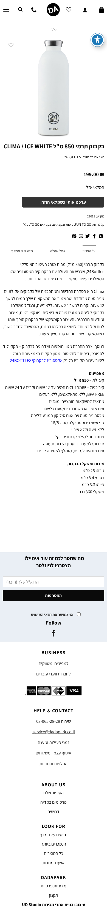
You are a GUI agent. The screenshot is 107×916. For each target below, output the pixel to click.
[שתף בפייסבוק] (94, 236)
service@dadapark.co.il (53, 732)
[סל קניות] (101, 9)
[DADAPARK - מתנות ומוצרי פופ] (53, 10)
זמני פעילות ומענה (53, 742)
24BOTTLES (72, 157)
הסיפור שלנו (53, 793)
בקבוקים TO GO (40, 224)
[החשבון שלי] (85, 10)
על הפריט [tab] (89, 251)
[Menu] (6, 9)
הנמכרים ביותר (53, 844)
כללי (54, 29)
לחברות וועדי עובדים (53, 674)
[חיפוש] (20, 9)
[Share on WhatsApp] (101, 236)
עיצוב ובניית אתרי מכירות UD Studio (53, 904)
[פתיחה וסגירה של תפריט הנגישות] (97, 40)
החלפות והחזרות (53, 764)
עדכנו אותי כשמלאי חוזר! (63, 202)
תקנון (53, 895)
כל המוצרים (53, 853)
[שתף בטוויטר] (87, 236)
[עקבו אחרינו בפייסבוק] (53, 633)
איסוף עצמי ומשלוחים (53, 753)
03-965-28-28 (48, 721)
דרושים (53, 811)
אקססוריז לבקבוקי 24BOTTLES (36, 360)
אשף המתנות (53, 863)
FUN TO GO (83, 224)
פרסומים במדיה (53, 802)
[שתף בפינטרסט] (74, 236)
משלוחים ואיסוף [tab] (22, 251)
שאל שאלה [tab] (57, 251)
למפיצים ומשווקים (54, 663)
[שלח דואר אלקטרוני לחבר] (80, 236)
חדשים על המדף (53, 835)
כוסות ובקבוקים (63, 224)
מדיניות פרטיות (53, 886)
